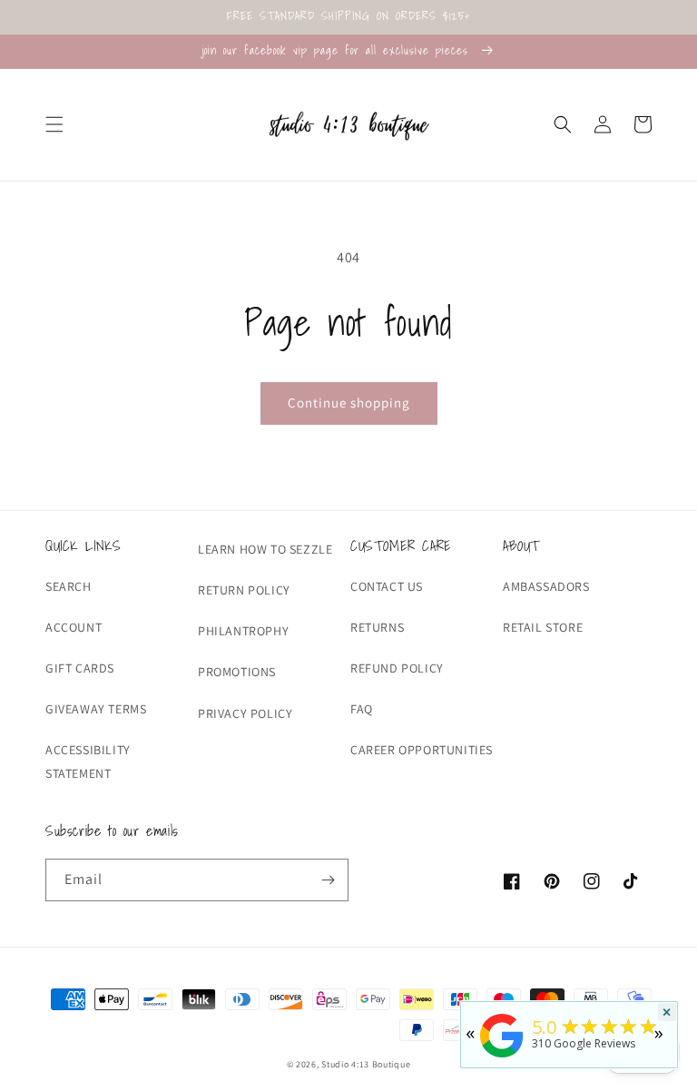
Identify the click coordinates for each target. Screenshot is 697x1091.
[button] (54, 124)
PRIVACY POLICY (245, 713)
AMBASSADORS (546, 586)
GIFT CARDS (79, 668)
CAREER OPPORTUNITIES (421, 750)
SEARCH (68, 586)
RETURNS (377, 627)
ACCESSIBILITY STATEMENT (88, 761)
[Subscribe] (328, 880)
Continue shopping (349, 402)
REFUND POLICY (397, 668)
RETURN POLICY (244, 590)
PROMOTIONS (237, 671)
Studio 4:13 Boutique (365, 1064)
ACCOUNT (73, 627)
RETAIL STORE (543, 627)
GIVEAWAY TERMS (95, 709)
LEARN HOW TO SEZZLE (265, 549)
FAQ (361, 709)
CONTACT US (386, 586)
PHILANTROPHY (243, 631)
